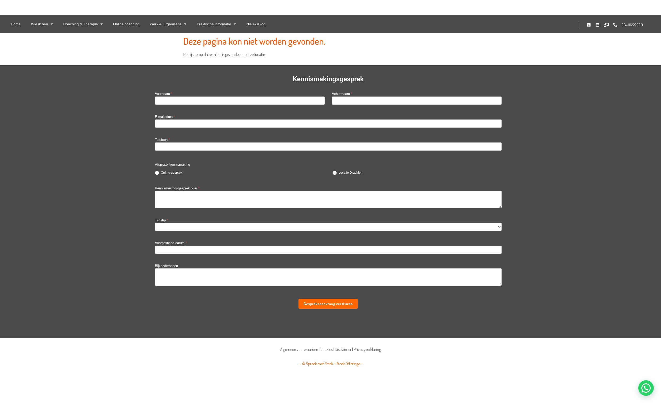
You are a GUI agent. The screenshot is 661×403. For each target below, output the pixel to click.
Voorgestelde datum (171, 243)
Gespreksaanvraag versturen (328, 303)
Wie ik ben (39, 24)
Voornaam (163, 94)
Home (16, 24)
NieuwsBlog (255, 24)
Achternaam (342, 94)
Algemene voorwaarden (299, 349)
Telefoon (162, 140)
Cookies (326, 349)
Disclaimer (343, 349)
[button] (646, 388)
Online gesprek (171, 172)
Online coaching (126, 24)
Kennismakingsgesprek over (177, 188)
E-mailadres (165, 117)
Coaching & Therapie (80, 24)
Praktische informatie (214, 24)
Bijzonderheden (166, 266)
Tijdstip (161, 220)
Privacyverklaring (367, 349)
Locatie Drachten (350, 172)
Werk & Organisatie (166, 24)
